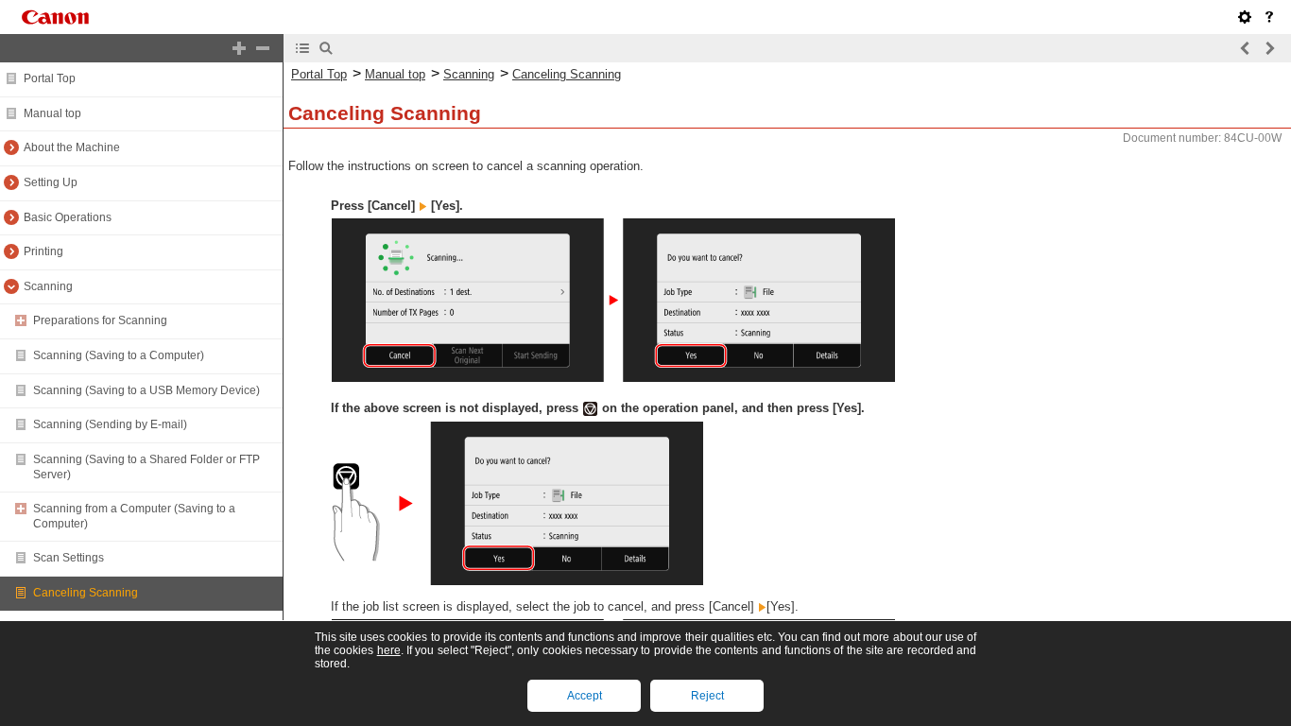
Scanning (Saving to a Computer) (118, 355)
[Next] (1269, 48)
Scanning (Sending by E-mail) (110, 424)
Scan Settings (68, 557)
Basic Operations (68, 217)
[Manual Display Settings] (1244, 17)
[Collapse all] (262, 48)
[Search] (326, 48)
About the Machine (72, 147)
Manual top (52, 113)
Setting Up (50, 182)
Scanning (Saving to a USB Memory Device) (146, 390)
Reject (707, 695)
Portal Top (50, 78)
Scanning (48, 286)
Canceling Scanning (85, 592)
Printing (43, 251)
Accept (584, 695)
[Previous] (1245, 48)
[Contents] (302, 48)
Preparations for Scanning (100, 320)
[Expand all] (239, 48)
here (389, 650)
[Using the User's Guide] (1269, 17)
